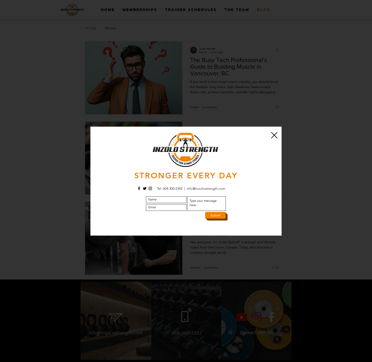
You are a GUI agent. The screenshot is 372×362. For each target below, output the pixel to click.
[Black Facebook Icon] (139, 188)
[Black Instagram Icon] (150, 188)
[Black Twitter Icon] (144, 188)
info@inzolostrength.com (206, 188)
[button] (274, 135)
